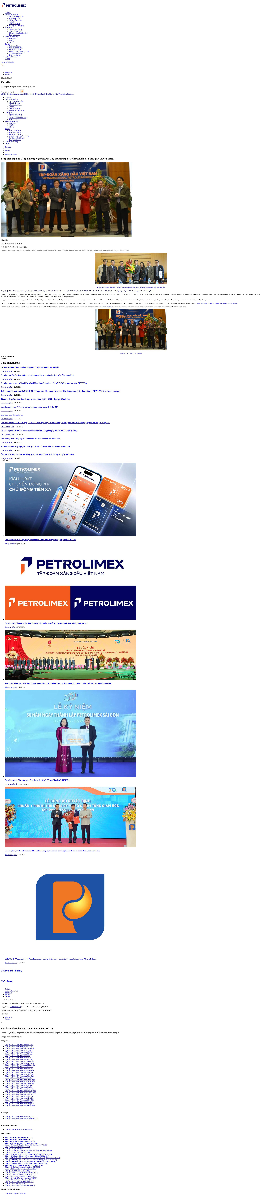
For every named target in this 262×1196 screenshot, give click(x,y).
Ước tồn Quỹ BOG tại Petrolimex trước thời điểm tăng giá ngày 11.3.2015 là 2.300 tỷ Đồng (39, 431)
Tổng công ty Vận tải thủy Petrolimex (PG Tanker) (22, 1143)
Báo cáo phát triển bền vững (18, 33)
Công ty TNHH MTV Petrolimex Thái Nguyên (20, 1091)
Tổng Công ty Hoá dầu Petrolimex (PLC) (19, 1137)
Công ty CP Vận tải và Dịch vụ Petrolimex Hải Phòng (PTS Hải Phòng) (28, 1150)
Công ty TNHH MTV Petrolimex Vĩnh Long (19, 1096)
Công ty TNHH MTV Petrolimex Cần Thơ (19, 1052)
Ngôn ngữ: (4, 1014)
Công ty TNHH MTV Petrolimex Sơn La (18, 1087)
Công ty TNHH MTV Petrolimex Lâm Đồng (19, 1070)
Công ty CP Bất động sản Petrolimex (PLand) (19, 1180)
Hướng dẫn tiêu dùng (42, 94)
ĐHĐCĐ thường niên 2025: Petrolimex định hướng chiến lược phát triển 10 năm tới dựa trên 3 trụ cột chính (50, 959)
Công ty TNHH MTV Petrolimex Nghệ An (19, 1074)
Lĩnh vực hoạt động (11, 14)
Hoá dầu (12, 22)
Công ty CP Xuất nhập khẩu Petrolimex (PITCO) (21, 1178)
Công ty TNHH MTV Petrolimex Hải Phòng (19, 1063)
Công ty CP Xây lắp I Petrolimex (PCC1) (18, 1174)
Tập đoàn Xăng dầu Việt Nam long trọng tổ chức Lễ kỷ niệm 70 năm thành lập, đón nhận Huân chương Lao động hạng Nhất (58, 683)
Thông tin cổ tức (14, 35)
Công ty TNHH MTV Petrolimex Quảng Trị (19, 1083)
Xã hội (11, 40)
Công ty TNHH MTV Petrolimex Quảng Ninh (20, 1081)
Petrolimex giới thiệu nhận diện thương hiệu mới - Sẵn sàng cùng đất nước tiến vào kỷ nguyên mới (46, 623)
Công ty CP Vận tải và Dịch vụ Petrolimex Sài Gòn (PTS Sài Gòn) (27, 1156)
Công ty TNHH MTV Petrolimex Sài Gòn (18, 1085)
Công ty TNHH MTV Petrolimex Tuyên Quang (20, 1092)
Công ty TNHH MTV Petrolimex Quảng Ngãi (20, 1080)
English (7, 74)
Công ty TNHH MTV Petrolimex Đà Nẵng (19, 1102)
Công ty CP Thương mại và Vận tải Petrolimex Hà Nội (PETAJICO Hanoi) (30, 1161)
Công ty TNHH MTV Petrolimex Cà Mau (18, 1050)
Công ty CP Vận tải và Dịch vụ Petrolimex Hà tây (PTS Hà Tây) (26, 1163)
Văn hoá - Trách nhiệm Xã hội (19, 51)
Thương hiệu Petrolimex (66, 94)
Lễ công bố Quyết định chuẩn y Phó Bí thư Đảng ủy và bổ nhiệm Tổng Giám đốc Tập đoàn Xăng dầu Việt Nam (52, 851)
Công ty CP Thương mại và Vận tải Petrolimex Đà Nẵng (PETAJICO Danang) (31, 1160)
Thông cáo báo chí (15, 46)
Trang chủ (8, 147)
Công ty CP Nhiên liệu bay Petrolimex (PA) (19, 1129)
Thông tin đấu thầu (15, 55)
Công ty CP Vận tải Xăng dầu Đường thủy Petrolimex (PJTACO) (26, 1145)
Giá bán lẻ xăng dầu (7, 62)
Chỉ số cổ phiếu (30, 94)
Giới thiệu (8, 13)
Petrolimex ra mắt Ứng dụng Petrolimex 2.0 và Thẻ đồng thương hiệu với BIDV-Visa (40, 540)
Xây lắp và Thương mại (16, 25)
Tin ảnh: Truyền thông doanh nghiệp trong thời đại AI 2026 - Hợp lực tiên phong (35, 399)
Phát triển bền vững (11, 37)
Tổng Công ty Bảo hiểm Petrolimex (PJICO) (20, 1141)
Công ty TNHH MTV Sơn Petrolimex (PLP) (19, 1182)
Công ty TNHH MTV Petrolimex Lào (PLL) (19, 1116)
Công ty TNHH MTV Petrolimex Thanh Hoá (19, 1089)
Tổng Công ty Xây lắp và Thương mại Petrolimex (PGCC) (24, 1165)
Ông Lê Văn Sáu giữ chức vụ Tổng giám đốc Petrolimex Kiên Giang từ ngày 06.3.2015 (37, 454)
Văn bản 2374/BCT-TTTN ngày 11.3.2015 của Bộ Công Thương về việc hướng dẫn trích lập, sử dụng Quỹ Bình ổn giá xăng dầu (55, 423)
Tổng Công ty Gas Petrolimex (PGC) (17, 1139)
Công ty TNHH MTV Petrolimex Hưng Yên (19, 1061)
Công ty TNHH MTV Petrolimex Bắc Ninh (19, 1046)
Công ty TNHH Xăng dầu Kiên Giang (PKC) (20, 1185)
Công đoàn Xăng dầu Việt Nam (15, 1193)
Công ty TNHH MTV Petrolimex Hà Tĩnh (19, 1059)
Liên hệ (7, 59)
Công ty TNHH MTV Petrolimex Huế (17, 1056)
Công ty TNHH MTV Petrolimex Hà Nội (18, 1057)
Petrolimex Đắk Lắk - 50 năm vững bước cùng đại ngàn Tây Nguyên (30, 367)
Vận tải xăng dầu (14, 18)
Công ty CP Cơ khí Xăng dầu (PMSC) (17, 1171)
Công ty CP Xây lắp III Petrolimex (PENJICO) (20, 1176)
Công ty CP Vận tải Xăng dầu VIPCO (17, 1147)
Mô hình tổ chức (6, 94)
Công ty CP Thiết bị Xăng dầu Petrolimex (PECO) (21, 1172)
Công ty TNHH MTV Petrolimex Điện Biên (19, 1100)
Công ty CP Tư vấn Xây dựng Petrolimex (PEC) (20, 1169)
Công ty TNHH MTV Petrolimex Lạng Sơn (19, 1072)
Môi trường (12, 38)
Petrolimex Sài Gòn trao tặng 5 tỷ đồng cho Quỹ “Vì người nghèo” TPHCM (37, 780)
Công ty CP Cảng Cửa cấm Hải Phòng (17, 1152)
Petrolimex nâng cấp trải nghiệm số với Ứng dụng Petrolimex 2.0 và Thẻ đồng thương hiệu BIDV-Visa (44, 383)
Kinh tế (11, 42)
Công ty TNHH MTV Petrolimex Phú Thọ (19, 1078)
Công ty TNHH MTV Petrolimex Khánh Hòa (20, 1065)
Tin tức (7, 44)
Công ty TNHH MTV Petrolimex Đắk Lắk (19, 1098)
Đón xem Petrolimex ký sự (12, 415)
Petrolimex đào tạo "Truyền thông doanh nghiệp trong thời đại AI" (29, 407)
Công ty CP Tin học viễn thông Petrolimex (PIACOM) (22, 1167)
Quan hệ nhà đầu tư (15, 29)
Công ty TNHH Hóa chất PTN (15, 1183)
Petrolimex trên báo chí (16, 53)
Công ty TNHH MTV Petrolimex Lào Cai (18, 1069)
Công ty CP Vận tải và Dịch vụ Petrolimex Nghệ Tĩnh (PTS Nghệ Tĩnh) (28, 1154)
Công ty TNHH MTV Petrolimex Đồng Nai (19, 1103)
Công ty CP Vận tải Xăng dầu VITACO (18, 1148)
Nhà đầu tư (8, 27)
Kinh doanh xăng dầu (16, 16)
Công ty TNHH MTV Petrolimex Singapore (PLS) (21, 1118)
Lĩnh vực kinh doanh (18, 94)
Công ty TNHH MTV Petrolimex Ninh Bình (19, 1076)
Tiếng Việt (8, 73)
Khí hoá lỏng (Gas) (15, 20)
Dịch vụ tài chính (14, 24)
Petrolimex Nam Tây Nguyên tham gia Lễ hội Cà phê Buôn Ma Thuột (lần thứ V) (35, 446)
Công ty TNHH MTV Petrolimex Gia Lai (18, 1054)
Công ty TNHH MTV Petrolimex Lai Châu (19, 1067)
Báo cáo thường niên (16, 31)
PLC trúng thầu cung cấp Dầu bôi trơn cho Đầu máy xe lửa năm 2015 (30, 438)
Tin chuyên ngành (15, 49)
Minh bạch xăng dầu (15, 48)
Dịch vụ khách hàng (11, 57)
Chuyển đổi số (54, 94)
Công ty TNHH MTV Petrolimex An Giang (19, 1045)
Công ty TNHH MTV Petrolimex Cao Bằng (19, 1048)
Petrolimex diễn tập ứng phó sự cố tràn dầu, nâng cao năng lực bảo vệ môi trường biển (37, 375)
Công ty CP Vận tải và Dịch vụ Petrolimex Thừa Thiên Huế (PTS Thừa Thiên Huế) (32, 1158)
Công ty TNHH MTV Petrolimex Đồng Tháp (20, 1105)
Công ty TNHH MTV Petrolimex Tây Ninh (19, 1094)
